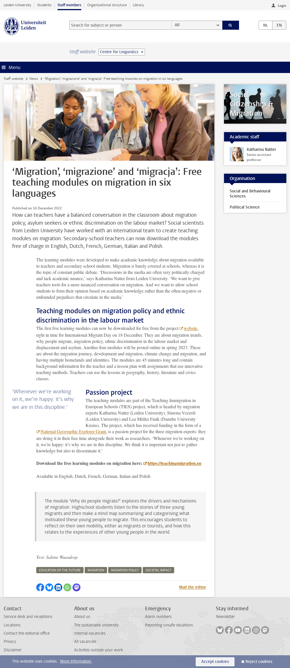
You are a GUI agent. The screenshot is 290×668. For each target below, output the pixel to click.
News (33, 78)
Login (282, 5)
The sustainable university (96, 625)
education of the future (60, 570)
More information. (76, 661)
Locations (12, 625)
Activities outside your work (98, 650)
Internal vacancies (89, 633)
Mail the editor (192, 587)
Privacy (10, 641)
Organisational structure (107, 5)
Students (44, 5)
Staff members (69, 5)
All (177, 25)
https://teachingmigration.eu (174, 463)
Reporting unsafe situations (169, 625)
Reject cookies (259, 661)
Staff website (13, 78)
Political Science (245, 207)
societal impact (158, 570)
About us (82, 616)
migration (96, 570)
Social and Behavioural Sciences (250, 193)
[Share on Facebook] (40, 587)
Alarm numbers (158, 616)
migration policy (125, 570)
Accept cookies (215, 661)
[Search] (230, 25)
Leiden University (17, 5)
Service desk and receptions (28, 616)
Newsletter (225, 616)
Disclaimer (13, 650)
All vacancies (85, 641)
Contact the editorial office (27, 633)
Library (138, 5)
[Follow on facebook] (229, 630)
